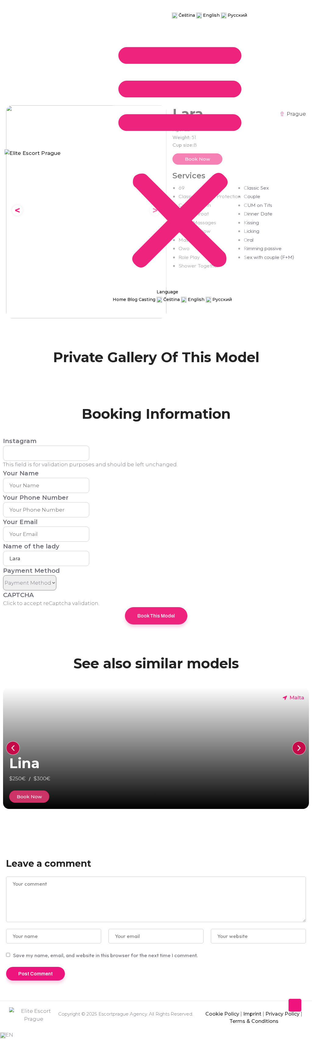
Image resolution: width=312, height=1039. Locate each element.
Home (122, 15)
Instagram (20, 441)
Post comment (35, 973)
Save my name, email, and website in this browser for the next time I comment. (105, 955)
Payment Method (31, 570)
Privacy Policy (282, 1014)
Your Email (20, 522)
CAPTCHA (18, 595)
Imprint (252, 1014)
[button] (180, 153)
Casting (159, 15)
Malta (296, 697)
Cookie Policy (222, 1014)
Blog (140, 15)
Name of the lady (31, 546)
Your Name (21, 473)
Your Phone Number (36, 497)
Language (185, 7)
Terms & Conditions (253, 1021)
